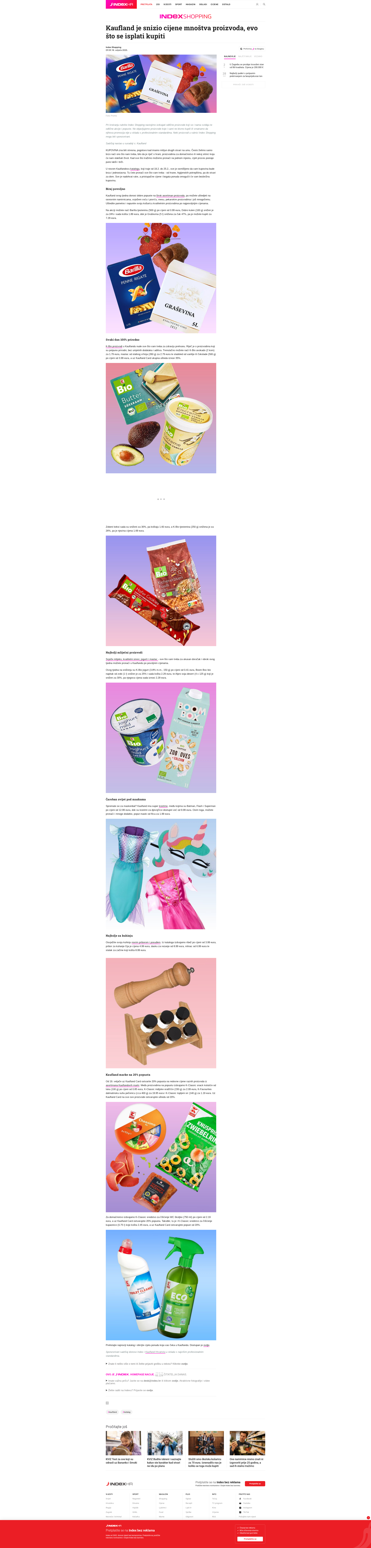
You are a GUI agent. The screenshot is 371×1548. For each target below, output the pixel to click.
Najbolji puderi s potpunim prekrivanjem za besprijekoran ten (246, 74)
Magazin (163, 1494)
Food (161, 1512)
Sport (178, 4)
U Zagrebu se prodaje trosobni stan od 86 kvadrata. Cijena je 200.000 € (247, 66)
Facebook (247, 1499)
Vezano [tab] (258, 56)
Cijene (214, 4)
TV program (217, 1503)
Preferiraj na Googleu (253, 49)
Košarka (136, 1517)
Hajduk (135, 1508)
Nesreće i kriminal (114, 1517)
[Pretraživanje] (263, 4)
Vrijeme (215, 1512)
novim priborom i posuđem (146, 942)
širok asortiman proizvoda (170, 195)
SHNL (135, 1512)
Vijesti (167, 4)
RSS (214, 1517)
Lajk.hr (189, 1508)
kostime (163, 806)
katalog (126, 1412)
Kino (214, 1508)
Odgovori (189, 1517)
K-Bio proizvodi (114, 346)
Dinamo (135, 1503)
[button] (109, 1442)
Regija (108, 1508)
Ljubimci (162, 1508)
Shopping (163, 1499)
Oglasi (203, 4)
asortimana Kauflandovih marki (122, 1085)
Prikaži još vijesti (243, 85)
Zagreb (109, 1512)
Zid (158, 4)
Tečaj (214, 1499)
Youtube (246, 1503)
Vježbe (188, 1512)
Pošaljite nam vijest (247, 1517)
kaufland (112, 1412)
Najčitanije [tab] (245, 56)
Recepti (189, 1503)
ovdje (206, 1345)
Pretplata (146, 4)
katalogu (134, 168)
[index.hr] (121, 4)
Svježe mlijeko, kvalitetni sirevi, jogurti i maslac (132, 659)
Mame (161, 1517)
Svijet (108, 1499)
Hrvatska (110, 1503)
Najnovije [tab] (230, 56)
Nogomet (136, 1499)
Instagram (247, 1508)
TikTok (246, 1512)
